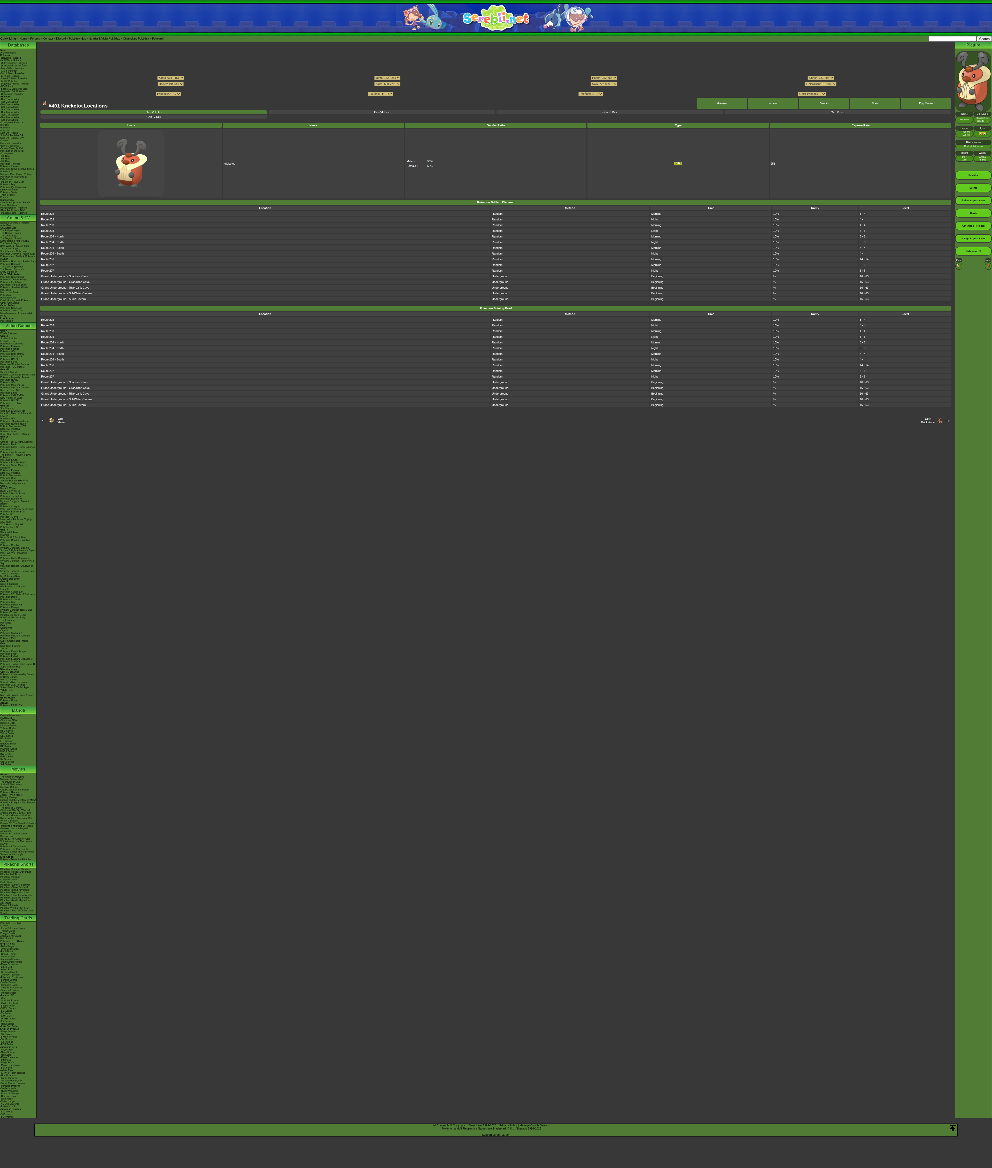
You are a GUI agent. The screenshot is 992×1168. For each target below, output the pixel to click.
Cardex (4, 140)
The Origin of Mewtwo (12, 776)
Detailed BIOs (7, 723)
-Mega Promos (8, 1031)
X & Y (3, 439)
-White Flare (6, 969)
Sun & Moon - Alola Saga (13, 251)
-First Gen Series (9, 1026)
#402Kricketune (928, 421)
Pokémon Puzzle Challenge (15, 635)
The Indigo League (10, 230)
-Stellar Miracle (8, 1088)
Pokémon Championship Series (17, 169)
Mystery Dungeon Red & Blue (16, 610)
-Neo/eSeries (7, 1024)
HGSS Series (7, 751)
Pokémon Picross (9, 470)
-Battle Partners (8, 1078)
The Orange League (10, 233)
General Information (10, 715)
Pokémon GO (7, 351)
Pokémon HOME (9, 380)
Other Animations (9, 303)
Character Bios (8, 228)
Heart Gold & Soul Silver (13, 537)
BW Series (6, 754)
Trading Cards (18, 918)
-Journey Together (10, 974)
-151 (2, 998)
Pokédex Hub (77, 38)
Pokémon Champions (11, 343)
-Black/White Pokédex (12, 68)
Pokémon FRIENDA (11, 705)
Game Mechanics (9, 145)
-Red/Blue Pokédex (10, 58)
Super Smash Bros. (10, 666)
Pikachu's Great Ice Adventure (16, 895)
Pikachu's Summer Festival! (15, 884)
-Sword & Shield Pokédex (13, 78)
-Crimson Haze (8, 1096)
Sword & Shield (8, 372)
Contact (48, 38)
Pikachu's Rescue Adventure (15, 872)
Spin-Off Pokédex (9, 133)
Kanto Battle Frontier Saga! (14, 241)
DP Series (5, 746)
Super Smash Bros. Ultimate (15, 434)
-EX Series (6, 1021)
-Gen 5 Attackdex (9, 109)
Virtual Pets (6, 690)
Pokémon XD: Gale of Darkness (17, 594)
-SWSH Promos (8, 1036)
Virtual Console (8, 679)
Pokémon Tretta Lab (11, 496)
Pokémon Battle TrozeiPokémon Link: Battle (17, 448)
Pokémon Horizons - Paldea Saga (18, 261)
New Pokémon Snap (11, 398)
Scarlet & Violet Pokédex (104, 38)
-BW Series (6, 1016)
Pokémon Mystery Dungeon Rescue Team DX (15, 388)
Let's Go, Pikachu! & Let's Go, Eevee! (16, 414)
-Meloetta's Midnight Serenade (16, 826)
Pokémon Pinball (9, 656)
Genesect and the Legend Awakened (14, 829)
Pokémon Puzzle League (13, 651)
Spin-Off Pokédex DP (11, 135)
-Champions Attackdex (12, 122)
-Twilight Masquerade (11, 987)
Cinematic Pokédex (10, 143)
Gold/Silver (6, 628)
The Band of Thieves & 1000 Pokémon (15, 456)
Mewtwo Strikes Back (12, 779)
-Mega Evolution (9, 964)
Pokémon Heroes (9, 792)
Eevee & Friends (9, 905)
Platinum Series (8, 749)
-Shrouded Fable (9, 985)
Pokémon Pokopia (10, 346)
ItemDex (5, 125)
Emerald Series (8, 743)
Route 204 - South (52, 247)
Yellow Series (7, 733)
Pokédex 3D (6, 514)
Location (773, 103)
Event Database (9, 205)
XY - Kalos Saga (9, 248)
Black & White (8, 488)
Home (23, 38)
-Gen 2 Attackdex (9, 102)
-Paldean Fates (8, 993)
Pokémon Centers (10, 166)
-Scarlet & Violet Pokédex (14, 89)
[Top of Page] (953, 1128)
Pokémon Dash (8, 597)
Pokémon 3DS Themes (12, 684)
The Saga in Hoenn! (11, 238)
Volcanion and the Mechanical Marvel (16, 842)
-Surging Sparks (8, 980)
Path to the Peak (9, 292)
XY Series (5, 759)
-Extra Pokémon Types (12, 928)
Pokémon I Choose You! (13, 846)
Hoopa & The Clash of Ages (15, 838)
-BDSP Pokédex (9, 81)
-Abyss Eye (6, 1049)
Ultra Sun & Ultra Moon (12, 411)
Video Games (18, 326)
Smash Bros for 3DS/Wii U (14, 480)
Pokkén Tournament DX (13, 426)
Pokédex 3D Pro (9, 517)
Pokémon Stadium (10, 661)
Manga (18, 710)
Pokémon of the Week (12, 151)
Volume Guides (8, 728)
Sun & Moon (6, 408)
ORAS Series (7, 761)
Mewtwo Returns (9, 787)
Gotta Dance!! (8, 882)
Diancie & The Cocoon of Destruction (13, 834)
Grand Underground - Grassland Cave (65, 281)
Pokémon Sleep (8, 361)
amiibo (3, 692)
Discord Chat (7, 200)
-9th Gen (5, 156)
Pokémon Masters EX (12, 356)
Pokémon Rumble (9, 545)
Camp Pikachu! (8, 879)
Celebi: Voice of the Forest (14, 789)
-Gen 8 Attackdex (9, 117)
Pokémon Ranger (9, 607)
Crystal (4, 630)
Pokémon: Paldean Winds (14, 287)
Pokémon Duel (8, 478)
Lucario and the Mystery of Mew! (18, 800)
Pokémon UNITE (9, 359)
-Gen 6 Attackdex (9, 112)
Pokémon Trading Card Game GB (18, 664)
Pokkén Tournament (11, 475)
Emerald (4, 589)
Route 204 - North (52, 236)
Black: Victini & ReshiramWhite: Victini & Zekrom (17, 819)
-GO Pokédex (7, 86)
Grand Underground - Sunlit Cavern (63, 299)
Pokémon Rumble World (13, 462)
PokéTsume (6, 321)
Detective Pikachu (10, 429)
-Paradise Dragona (10, 1086)
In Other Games (9, 677)
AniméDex (5, 225)
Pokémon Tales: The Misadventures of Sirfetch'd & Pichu (16, 313)
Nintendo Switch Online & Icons (17, 695)
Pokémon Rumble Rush (13, 423)
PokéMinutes (7, 295)
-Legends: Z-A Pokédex (13, 91)
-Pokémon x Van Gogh (12, 182)
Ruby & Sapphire (9, 584)
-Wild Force (6, 1098)
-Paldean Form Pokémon (13, 213)
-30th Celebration (9, 949)
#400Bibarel (61, 421)
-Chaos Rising (8, 954)
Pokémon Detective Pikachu (15, 859)
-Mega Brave (7, 1062)
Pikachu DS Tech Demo (13, 615)
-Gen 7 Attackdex (9, 114)
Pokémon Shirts (8, 192)
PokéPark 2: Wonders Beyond (16, 509)
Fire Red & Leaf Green (12, 586)
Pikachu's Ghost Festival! (14, 887)
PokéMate (5, 622)
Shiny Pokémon (8, 272)
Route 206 (47, 259)
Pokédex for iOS (9, 527)
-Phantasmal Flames (11, 961)
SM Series (5, 764)
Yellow (3, 648)
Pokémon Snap (8, 653)
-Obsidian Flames (9, 1000)
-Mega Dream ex (9, 1057)
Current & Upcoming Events (15, 202)
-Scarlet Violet (7, 1005)
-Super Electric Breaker (12, 1083)
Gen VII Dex (382, 112)
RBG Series (6, 730)
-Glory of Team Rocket (12, 1073)
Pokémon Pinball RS (11, 604)
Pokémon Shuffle (9, 460)
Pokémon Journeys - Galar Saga (17, 253)
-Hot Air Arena (8, 1075)
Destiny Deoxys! (9, 797)
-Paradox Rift (7, 995)
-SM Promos (7, 1039)
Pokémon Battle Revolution (14, 558)
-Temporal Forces (9, 990)
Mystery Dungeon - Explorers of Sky (17, 562)
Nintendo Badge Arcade (13, 483)
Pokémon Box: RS (10, 602)
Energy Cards (7, 933)
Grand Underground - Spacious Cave (64, 276)
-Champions (6, 153)
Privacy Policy (508, 1125)
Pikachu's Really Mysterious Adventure (15, 901)
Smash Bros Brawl (10, 579)
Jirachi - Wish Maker (11, 795)
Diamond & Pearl (9, 532)
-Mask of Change (9, 1093)
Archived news (8, 52)
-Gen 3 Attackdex (9, 104)
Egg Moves (926, 103)
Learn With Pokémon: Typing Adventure (16, 520)
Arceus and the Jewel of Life (15, 813)
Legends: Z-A (7, 341)
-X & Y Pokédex (8, 71)
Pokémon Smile (8, 392)
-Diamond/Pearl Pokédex (13, 65)
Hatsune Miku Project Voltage (16, 174)
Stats (875, 103)
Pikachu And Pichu (10, 874)
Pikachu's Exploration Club (14, 892)
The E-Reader (7, 620)
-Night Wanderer (9, 1091)
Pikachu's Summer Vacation (15, 869)
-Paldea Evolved (9, 1003)
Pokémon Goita (8, 700)
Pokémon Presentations (13, 187)
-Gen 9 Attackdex (9, 120)
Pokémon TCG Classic (12, 941)
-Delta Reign (7, 946)
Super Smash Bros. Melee (14, 641)
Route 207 (47, 264)
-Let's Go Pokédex (10, 76)
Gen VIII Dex (154, 112)
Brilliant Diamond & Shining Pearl (17, 374)
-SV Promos (6, 1034)
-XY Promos (6, 1042)
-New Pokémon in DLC (12, 210)
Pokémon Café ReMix (12, 354)
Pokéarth (158, 38)
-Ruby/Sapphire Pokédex (13, 63)
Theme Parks (7, 195)
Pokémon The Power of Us (14, 849)
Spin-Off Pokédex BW (12, 138)
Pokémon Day (8, 184)
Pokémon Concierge (11, 308)
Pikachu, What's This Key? (14, 908)
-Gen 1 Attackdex (9, 99)
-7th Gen (5, 161)
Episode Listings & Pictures (15, 222)
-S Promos (6, 1114)
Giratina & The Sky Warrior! (15, 810)
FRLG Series (7, 741)
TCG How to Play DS (12, 524)
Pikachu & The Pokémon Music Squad (17, 912)
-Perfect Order (8, 956)
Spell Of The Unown (11, 784)
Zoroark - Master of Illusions (15, 815)
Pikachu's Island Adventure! (15, 890)
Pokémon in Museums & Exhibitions (13, 178)
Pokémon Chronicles (11, 264)
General (722, 103)
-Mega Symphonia (10, 1065)
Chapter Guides (8, 725)
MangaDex (6, 718)
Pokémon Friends (9, 349)
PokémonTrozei (8, 612)
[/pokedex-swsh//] (496, 89)
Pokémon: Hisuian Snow (13, 284)
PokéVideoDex (8, 297)
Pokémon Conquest (10, 506)
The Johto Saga (8, 235)
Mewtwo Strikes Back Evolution (17, 851)
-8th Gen (5, 158)
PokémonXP (6, 171)
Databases (18, 45)
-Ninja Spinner (7, 1052)
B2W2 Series (7, 756)
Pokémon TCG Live (10, 403)
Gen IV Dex (153, 116)
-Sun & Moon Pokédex (12, 73)
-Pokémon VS (7, 1106)
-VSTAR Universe (9, 1104)
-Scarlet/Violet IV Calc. (12, 148)
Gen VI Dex (609, 112)
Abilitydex (5, 130)
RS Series (5, 738)
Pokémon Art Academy (12, 452)
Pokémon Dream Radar (13, 493)
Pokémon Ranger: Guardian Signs (15, 541)
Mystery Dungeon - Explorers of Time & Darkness (17, 572)
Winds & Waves (9, 333)
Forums (35, 38)
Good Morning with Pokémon (15, 300)
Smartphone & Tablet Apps (14, 687)
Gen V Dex (838, 112)
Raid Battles (6, 938)
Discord (61, 38)
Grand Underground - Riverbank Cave (65, 287)
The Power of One (10, 782)
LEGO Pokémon (9, 189)
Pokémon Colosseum (11, 591)
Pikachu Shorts (18, 864)
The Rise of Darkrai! (11, 807)
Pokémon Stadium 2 (11, 633)
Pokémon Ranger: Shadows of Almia (16, 567)
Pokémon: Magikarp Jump (14, 421)
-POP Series (6, 1044)
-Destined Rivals (9, 972)
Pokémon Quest (9, 431)
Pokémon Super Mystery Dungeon (13, 466)
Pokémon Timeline (10, 164)
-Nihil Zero (5, 1055)
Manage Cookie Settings (535, 1125)
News (3, 50)
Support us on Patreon (496, 1134)
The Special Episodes (12, 266)
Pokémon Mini (8, 638)
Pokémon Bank (8, 444)
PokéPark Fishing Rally (12, 617)
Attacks (824, 103)
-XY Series (6, 1013)
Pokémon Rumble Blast (13, 511)
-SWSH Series (8, 1008)
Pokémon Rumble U (11, 498)
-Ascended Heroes (10, 959)
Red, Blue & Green (10, 646)
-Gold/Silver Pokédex (11, 60)
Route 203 (47, 225)
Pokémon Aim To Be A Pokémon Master (17, 257)
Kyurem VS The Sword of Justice (18, 823)
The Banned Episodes (12, 269)
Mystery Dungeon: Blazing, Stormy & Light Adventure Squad (17, 549)
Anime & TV (18, 218)
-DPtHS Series (8, 1018)
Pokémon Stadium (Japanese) (16, 659)
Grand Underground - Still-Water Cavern (66, 293)
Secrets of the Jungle (11, 854)
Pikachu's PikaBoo (10, 877)
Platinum (5, 535)
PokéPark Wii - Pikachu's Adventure (13, 554)
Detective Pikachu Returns (14, 364)
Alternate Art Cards (10, 936)
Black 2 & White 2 (10, 491)
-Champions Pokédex (11, 94)
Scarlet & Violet (8, 338)
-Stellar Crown (8, 982)
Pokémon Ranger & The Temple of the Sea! (17, 803)
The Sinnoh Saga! (9, 243)
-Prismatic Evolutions (11, 977)
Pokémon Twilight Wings (13, 279)
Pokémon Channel (10, 599)
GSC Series (6, 736)
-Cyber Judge (7, 1101)
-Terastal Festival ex (11, 1080)
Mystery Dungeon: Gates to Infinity (15, 502)
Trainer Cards (7, 930)
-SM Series (6, 1011)
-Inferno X (5, 1060)
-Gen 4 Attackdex (9, 107)
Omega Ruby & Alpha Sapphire (17, 442)
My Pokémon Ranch (11, 576)
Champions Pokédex (136, 38)
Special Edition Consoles (13, 682)
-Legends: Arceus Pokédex (14, 83)
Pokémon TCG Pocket (12, 367)
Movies (18, 769)
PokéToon (5, 290)
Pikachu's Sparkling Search (14, 897)
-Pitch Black (6, 951)
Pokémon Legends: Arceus (14, 377)
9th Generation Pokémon (13, 207)
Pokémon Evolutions (11, 282)
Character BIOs (8, 720)
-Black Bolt (6, 967)
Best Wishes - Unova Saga (14, 246)
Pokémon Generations (12, 277)
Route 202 (47, 213)
